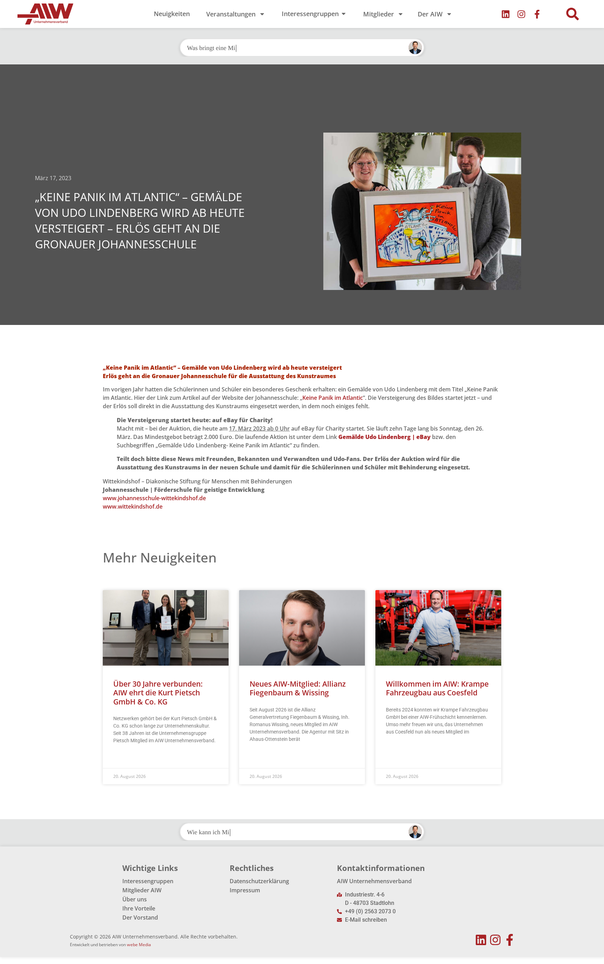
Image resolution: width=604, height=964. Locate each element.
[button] (572, 14)
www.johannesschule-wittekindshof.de (154, 498)
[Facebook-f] (537, 14)
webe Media (139, 945)
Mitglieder (378, 14)
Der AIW (430, 14)
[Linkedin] (505, 14)
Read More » (126, 758)
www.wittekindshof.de (133, 506)
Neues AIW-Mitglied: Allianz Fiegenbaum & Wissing (298, 688)
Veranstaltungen (231, 14)
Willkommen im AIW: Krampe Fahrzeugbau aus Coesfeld (437, 688)
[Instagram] (521, 14)
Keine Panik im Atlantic (332, 398)
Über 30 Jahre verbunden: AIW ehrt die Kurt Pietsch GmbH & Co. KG (158, 692)
